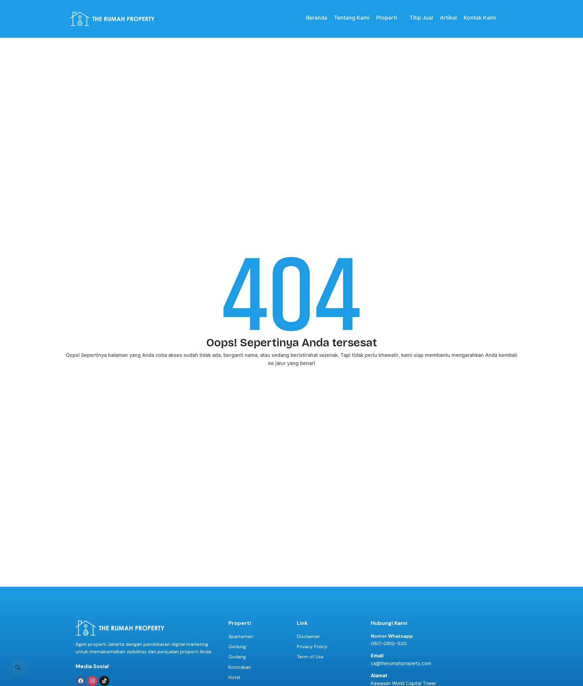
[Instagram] (92, 681)
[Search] (18, 667)
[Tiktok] (104, 681)
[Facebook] (81, 681)
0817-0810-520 (389, 643)
